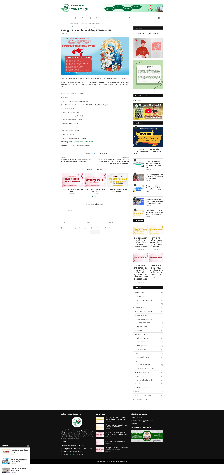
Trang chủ (63, 24)
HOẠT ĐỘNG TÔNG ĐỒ (149, 323)
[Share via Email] (106, 153)
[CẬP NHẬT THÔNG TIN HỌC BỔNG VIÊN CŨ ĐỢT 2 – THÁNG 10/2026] (156, 230)
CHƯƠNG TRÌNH (117, 18)
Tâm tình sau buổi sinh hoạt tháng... (18, 469)
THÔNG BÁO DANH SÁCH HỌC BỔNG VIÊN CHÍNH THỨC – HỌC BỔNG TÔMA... (116, 433)
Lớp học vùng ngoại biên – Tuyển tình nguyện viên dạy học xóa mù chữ (154, 177)
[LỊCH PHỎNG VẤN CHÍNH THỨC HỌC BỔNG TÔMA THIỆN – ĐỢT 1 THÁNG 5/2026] (156, 257)
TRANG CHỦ (65, 18)
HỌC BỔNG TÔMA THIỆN (85, 18)
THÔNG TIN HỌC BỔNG (149, 338)
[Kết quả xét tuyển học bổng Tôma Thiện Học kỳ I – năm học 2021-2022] (138, 201)
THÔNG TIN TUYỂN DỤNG (149, 388)
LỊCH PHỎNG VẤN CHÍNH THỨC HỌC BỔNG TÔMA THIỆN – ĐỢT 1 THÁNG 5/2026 (156, 270)
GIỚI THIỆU (73, 18)
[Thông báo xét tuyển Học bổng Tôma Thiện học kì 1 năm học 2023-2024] (138, 163)
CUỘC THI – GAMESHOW (149, 395)
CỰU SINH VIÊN (149, 376)
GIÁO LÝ (149, 304)
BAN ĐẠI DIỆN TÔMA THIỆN (149, 380)
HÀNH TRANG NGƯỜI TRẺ (149, 300)
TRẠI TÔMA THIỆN (149, 327)
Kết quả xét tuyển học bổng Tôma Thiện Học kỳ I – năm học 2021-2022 (154, 201)
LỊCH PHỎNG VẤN (149, 349)
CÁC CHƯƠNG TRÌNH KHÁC (149, 319)
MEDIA (149, 18)
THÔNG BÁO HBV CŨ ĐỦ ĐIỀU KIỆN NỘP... (72, 190)
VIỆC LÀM (97, 18)
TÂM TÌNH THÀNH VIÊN (149, 365)
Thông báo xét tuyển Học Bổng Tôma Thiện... (95, 190)
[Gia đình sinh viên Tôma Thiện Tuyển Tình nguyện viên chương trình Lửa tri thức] (6, 461)
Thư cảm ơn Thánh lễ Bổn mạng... (19, 451)
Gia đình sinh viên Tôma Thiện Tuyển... (19, 460)
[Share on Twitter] (102, 153)
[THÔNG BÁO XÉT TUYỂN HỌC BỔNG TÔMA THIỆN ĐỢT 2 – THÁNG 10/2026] (138, 213)
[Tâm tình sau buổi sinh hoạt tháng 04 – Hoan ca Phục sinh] (6, 470)
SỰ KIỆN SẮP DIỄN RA (149, 399)
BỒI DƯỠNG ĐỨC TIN (130, 18)
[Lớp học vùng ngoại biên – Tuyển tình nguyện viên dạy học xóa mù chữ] (138, 177)
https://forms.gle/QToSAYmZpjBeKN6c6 (81, 142)
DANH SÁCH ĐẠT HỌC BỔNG (149, 342)
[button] (135, 74)
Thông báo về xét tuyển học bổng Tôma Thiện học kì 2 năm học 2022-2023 (147, 151)
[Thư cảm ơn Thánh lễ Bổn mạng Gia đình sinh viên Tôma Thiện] (6, 451)
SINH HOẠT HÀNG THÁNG (96, 27)
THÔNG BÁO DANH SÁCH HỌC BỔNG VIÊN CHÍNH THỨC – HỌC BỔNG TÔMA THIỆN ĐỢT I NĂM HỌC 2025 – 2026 (141, 272)
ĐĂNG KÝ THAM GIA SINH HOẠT (79, 27)
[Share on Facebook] (100, 153)
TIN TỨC (142, 18)
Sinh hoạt (149, 330)
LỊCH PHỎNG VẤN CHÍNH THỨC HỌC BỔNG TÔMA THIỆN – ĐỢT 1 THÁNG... (115, 440)
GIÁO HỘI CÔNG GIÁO (149, 357)
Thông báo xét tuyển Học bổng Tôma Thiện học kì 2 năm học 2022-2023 (153, 189)
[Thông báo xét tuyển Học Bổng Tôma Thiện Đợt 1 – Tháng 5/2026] (95, 180)
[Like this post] (97, 153)
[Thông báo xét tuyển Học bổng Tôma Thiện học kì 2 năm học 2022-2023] (138, 188)
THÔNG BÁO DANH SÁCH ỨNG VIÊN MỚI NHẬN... (118, 190)
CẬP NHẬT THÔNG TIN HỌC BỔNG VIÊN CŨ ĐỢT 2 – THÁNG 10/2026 (156, 242)
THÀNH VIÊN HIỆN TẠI (149, 372)
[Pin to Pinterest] (104, 153)
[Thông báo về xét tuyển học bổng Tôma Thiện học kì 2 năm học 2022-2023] (148, 137)
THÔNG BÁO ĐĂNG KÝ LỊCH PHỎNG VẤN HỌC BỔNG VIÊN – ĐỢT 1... (116, 448)
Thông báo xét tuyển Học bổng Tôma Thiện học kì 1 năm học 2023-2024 (153, 164)
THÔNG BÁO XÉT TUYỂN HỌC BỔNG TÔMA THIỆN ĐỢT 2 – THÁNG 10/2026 (154, 212)
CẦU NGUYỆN (149, 296)
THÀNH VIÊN (106, 18)
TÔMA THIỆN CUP (149, 315)
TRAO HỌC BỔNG (149, 346)
